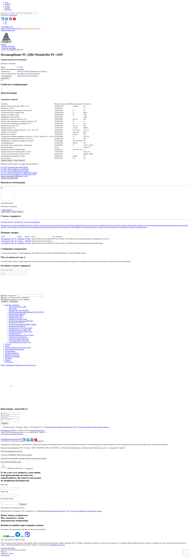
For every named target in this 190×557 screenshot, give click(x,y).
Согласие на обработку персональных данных (93, 427)
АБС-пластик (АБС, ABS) (17, 307)
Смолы (7, 346)
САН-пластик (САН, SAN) (18, 337)
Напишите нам (6, 430)
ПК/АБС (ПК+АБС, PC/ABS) (19, 310)
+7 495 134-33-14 (6, 210)
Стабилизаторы (10, 351)
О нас (7, 2)
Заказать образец (7, 160)
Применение (10, 365)
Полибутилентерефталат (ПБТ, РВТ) (21, 321)
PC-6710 (28, 243)
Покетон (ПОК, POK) (16, 315)
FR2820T (28, 241)
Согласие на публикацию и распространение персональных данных (24, 458)
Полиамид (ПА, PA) (15, 317)
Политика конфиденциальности (11, 451)
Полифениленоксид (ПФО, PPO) (20, 330)
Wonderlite (20, 69)
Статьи (7, 6)
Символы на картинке (9, 295)
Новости (8, 4)
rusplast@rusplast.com (8, 30)
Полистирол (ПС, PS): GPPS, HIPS (20, 328)
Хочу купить (5, 78)
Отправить (5, 423)
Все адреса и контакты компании (12, 434)
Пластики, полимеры (12, 305)
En (6, 23)
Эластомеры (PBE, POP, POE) (19, 340)
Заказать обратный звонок (31, 28)
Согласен (4, 548)
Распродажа (9, 362)
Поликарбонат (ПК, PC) (9, 239)
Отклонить (11, 548)
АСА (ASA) (13, 308)
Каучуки (7, 344)
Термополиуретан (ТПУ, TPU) (19, 339)
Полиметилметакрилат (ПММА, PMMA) (22, 324)
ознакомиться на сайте (57, 545)
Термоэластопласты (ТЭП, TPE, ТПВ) (17, 347)
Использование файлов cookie (11, 462)
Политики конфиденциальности (61, 427)
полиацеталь (13, 15)
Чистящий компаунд (12, 353)
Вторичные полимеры (12, 356)
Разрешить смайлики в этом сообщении (16, 299)
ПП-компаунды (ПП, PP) (17, 314)
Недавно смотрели (29, 365)
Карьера (7, 8)
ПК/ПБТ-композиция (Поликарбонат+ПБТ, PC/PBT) (26, 312)
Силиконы (8, 358)
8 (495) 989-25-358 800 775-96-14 (7, 27)
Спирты (7, 360)
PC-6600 (28, 239)
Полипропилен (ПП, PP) (17, 326)
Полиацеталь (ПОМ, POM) (18, 319)
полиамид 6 (29, 468)
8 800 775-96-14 (17, 28)
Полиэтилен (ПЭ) (15, 333)
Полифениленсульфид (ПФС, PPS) (20, 331)
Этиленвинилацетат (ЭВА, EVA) (20, 342)
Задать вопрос (6, 212)
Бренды (3, 365)
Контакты (8, 9)
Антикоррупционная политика (11, 439)
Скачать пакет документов (10, 178)
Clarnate (20, 241)
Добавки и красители (12, 355)
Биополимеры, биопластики (14, 349)
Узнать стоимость (19, 160)
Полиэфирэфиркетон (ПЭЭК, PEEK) (21, 335)
